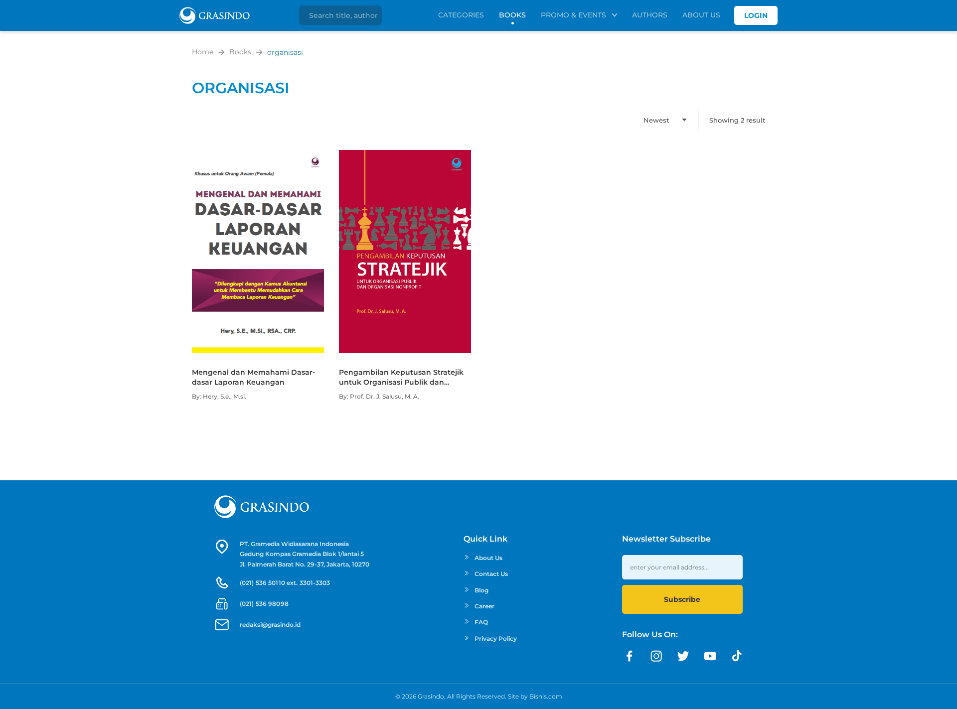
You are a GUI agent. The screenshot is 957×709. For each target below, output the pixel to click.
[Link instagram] (656, 656)
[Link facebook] (629, 656)
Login (756, 15)
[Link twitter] (683, 656)
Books (512, 14)
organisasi (285, 52)
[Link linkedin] (737, 656)
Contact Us (491, 573)
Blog (481, 590)
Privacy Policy (496, 638)
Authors (649, 14)
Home (202, 51)
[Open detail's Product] (258, 154)
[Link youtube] (710, 656)
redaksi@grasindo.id (270, 624)
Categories (461, 14)
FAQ (481, 622)
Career (484, 606)
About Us (701, 14)
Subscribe (682, 599)
